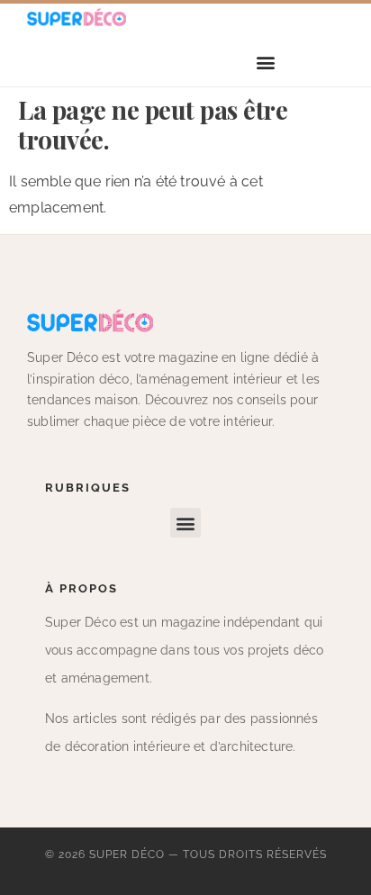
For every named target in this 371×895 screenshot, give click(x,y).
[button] (266, 62)
